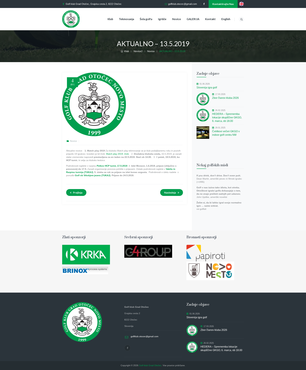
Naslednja (170, 192)
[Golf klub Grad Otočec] (71, 19)
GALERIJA (193, 19)
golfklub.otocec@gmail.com (182, 4)
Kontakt (210, 19)
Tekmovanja (126, 19)
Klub (110, 19)
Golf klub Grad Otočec (150, 365)
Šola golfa (146, 19)
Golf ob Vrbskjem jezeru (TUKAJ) (92, 175)
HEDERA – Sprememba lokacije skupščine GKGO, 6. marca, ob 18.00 (227, 117)
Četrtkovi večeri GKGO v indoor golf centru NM (226, 133)
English (225, 19)
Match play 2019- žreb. (117, 154)
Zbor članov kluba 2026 (225, 98)
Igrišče (162, 19)
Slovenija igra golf (207, 87)
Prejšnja (77, 192)
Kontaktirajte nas (223, 3)
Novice (176, 19)
